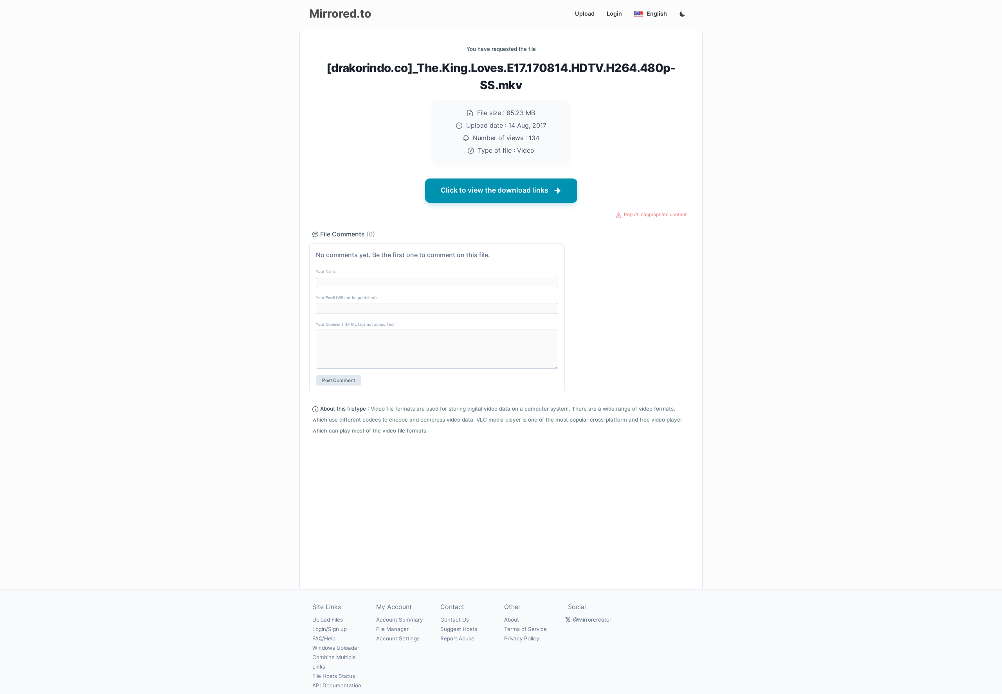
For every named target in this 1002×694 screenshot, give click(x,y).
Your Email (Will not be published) (346, 298)
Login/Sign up (329, 629)
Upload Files (327, 619)
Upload (585, 13)
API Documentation (336, 685)
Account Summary (399, 619)
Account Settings (398, 638)
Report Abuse (457, 638)
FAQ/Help (323, 638)
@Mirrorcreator (592, 619)
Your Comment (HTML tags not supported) (355, 324)
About (511, 619)
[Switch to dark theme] (682, 14)
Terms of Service (525, 629)
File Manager (392, 629)
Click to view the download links (494, 190)
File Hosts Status (333, 676)
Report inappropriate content (655, 214)
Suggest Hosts (458, 629)
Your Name (326, 271)
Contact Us (454, 619)
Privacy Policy (521, 638)
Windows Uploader (335, 648)
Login (614, 13)
